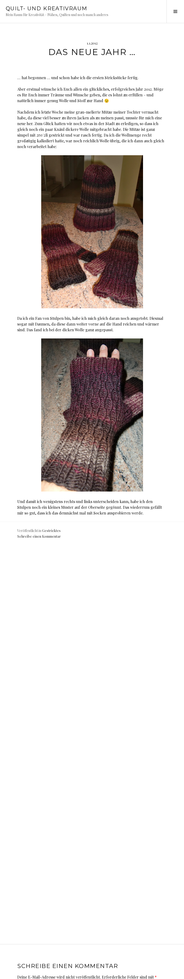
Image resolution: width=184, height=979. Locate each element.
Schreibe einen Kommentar (39, 536)
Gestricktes (51, 530)
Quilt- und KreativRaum (46, 8)
